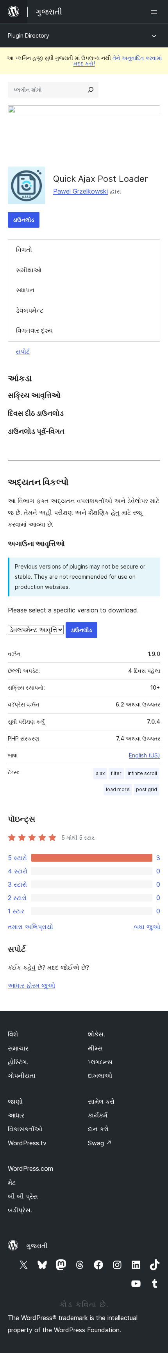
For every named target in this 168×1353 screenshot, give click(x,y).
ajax (100, 773)
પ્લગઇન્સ (100, 1062)
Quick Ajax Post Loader (100, 179)
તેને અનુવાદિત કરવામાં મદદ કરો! (117, 60)
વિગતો (24, 250)
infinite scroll (142, 773)
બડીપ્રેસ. (20, 1210)
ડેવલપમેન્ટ (29, 310)
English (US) (144, 755)
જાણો (15, 1101)
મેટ (12, 1182)
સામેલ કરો (101, 1101)
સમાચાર (18, 1048)
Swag (100, 1143)
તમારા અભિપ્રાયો (30, 927)
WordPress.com (30, 1168)
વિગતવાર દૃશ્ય (34, 330)
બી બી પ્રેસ (23, 1196)
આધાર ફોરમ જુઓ (31, 985)
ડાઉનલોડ (23, 219)
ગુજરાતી (37, 1246)
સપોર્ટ (23, 351)
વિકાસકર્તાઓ (25, 1129)
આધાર (16, 1115)
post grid (146, 789)
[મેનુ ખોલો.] (155, 12)
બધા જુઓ (147, 927)
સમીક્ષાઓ (28, 270)
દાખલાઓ (100, 1076)
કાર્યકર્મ (97, 1115)
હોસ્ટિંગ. (18, 1062)
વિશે (13, 1034)
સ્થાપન (25, 290)
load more (118, 789)
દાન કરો (98, 1129)
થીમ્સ (95, 1048)
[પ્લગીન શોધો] (90, 90)
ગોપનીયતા (22, 1076)
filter (116, 773)
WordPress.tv (27, 1143)
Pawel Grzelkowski (80, 191)
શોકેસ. (96, 1034)
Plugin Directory (28, 35)
